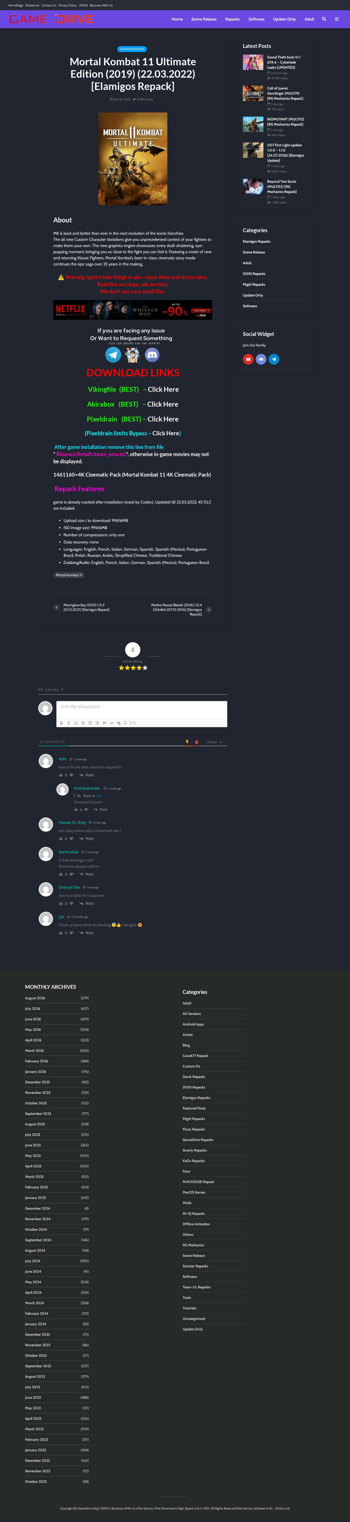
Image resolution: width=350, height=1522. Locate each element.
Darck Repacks (194, 1076)
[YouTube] (248, 359)
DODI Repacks (194, 1087)
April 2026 (33, 1040)
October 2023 (36, 1355)
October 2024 (36, 1229)
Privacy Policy (68, 5)
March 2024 (34, 1303)
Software (256, 19)
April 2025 (33, 1166)
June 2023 (33, 1397)
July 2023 (32, 1387)
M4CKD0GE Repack (198, 1181)
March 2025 (34, 1176)
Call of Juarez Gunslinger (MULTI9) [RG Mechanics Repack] (285, 93)
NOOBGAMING (87, 788)
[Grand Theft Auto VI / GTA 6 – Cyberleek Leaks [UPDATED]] (253, 61)
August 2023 (35, 1376)
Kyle (99, 796)
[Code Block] (111, 723)
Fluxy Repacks (194, 1129)
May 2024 (33, 1282)
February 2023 (36, 1439)
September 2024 (38, 1240)
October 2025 (36, 1103)
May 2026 (33, 1029)
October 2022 (36, 1481)
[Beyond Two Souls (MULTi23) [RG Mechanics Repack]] (253, 186)
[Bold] (61, 723)
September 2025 (38, 1113)
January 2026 (35, 1071)
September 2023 (38, 1366)
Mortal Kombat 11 (69, 575)
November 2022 (37, 1471)
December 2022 (37, 1460)
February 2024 (36, 1313)
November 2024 (38, 1219)
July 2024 (32, 1261)
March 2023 (34, 1429)
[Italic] (68, 723)
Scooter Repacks (195, 1266)
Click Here (163, 389)
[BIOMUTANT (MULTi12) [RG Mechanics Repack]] (253, 124)
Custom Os (191, 1066)
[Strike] (83, 723)
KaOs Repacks (194, 1160)
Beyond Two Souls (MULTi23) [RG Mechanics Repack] (282, 186)
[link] (132, 310)
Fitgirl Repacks (194, 1118)
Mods (187, 1202)
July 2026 (32, 1008)
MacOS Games (194, 1192)
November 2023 (37, 1345)
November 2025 (37, 1092)
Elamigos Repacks (132, 49)
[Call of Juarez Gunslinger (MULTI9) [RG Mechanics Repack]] (253, 93)
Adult (309, 19)
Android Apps (193, 1024)
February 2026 (36, 1061)
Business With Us (101, 5)
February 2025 (36, 1187)
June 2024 (33, 1271)
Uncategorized (194, 1318)
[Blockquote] (104, 723)
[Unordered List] (97, 723)
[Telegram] (274, 359)
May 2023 (33, 1408)
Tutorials (189, 1308)
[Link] (118, 723)
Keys (186, 1171)
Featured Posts (194, 1108)
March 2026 (34, 1050)
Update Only (284, 19)
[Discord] (261, 359)
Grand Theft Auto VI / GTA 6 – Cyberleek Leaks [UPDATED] (284, 62)
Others (188, 1234)
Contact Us (49, 5)
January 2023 (35, 1450)
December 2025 (37, 1082)
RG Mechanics (193, 1245)
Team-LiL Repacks (197, 1287)
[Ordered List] (90, 723)
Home (177, 19)
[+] (133, 723)
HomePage (15, 5)
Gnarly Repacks (195, 1150)
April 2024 (33, 1292)
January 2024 (35, 1324)
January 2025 (35, 1197)
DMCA (83, 5)
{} (125, 723)
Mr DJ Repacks (194, 1213)
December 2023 (37, 1334)
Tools (187, 1297)
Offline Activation (196, 1224)
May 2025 (33, 1155)
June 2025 (33, 1145)
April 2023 (33, 1418)
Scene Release (204, 19)
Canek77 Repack (195, 1055)
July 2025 (32, 1134)
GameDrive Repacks (198, 1139)
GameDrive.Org (88, 1508)
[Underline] (75, 723)
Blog (186, 1045)
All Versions (192, 1013)
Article (188, 1034)
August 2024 (35, 1250)
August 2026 (35, 998)
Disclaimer (32, 5)
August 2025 (35, 1124)
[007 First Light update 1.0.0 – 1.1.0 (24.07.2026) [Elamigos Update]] (253, 150)
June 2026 (33, 1019)
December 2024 (37, 1208)
